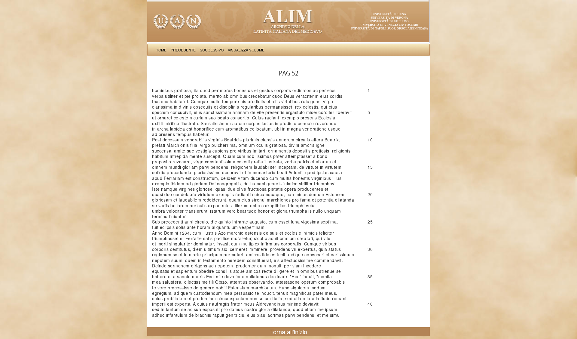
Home (161, 49)
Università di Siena (389, 14)
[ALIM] (288, 21)
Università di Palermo (389, 21)
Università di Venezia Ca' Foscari (389, 24)
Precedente (183, 49)
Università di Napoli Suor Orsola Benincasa (389, 28)
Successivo (212, 49)
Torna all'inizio (288, 331)
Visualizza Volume (246, 49)
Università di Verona (389, 17)
